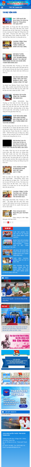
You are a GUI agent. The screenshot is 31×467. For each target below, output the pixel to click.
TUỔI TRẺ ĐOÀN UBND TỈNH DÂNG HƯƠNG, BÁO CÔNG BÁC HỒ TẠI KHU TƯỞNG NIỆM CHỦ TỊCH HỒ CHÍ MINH (15, 119)
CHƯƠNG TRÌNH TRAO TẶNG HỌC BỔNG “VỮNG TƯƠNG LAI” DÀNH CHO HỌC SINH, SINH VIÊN (15, 45)
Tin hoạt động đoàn (10, 12)
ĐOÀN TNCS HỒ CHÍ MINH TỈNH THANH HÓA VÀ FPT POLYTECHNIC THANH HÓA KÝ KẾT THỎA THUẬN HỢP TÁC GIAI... (15, 244)
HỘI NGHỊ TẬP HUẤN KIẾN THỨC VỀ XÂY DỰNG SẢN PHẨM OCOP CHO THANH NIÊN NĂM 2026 (20, 252)
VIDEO (7, 278)
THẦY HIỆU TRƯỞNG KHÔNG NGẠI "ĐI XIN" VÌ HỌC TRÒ (20, 260)
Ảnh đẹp (4, 306)
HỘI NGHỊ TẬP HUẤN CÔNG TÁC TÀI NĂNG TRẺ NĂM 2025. (19, 96)
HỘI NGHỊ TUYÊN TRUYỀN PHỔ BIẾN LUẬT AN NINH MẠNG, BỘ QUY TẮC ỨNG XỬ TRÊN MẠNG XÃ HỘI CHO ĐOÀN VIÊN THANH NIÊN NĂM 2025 (15, 58)
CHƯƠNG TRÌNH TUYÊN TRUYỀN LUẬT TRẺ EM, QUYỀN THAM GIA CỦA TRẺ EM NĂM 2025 (20, 194)
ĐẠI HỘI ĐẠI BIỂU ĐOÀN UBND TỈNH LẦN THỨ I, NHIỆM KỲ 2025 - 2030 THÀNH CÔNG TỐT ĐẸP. (20, 79)
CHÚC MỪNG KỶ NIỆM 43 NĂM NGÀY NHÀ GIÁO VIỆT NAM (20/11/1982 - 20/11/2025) (15, 170)
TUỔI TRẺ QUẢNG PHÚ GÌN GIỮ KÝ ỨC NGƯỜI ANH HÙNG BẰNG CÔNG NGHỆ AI (20, 234)
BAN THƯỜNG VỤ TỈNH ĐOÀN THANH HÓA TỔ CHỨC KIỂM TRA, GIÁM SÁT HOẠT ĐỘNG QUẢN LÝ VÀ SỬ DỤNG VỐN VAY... (15, 269)
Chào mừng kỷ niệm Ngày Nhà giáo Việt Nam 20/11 (20, 212)
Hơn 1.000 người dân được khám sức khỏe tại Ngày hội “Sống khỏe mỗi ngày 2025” (20, 21)
